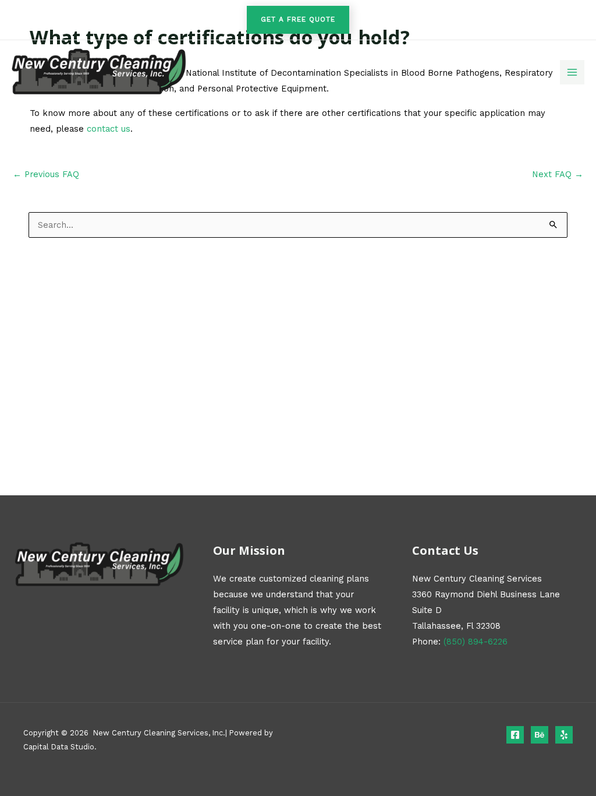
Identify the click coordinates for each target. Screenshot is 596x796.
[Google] (539, 735)
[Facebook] (515, 735)
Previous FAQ (46, 174)
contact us (108, 129)
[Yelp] (564, 735)
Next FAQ (557, 174)
